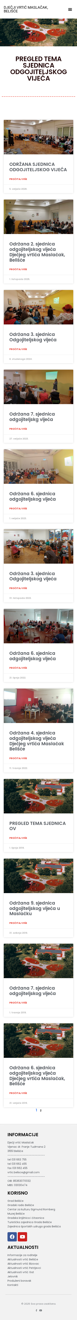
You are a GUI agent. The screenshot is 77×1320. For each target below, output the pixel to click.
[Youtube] (22, 1236)
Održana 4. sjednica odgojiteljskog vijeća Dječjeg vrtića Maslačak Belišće (36, 741)
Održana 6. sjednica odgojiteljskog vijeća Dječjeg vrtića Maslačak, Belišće (37, 1076)
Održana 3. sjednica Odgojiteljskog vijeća (33, 337)
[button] (70, 9)
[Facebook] (12, 1236)
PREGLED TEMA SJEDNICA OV (37, 826)
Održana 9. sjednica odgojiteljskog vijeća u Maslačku (34, 908)
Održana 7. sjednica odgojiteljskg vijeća (32, 416)
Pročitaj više (18, 179)
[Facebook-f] (36, 1310)
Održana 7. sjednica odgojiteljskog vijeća (32, 990)
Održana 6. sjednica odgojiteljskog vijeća (32, 496)
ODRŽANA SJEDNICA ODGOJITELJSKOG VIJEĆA (38, 167)
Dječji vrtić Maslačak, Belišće (26, 9)
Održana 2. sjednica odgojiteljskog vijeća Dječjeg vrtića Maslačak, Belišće (37, 252)
